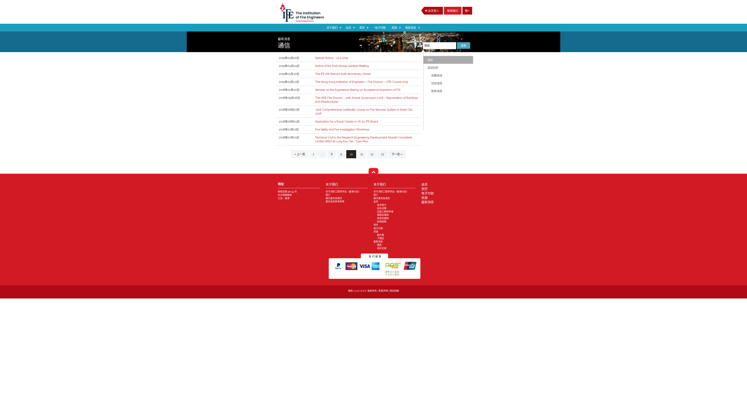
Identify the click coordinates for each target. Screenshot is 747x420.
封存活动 (436, 91)
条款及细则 (383, 218)
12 (372, 154)
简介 (328, 195)
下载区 (380, 238)
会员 (348, 27)
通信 (430, 59)
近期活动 (436, 75)
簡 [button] (466, 10)
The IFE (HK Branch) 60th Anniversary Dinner (343, 73)
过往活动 (436, 83)
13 (382, 154)
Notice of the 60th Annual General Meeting (342, 65)
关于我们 (332, 27)
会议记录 (381, 248)
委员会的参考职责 (335, 201)
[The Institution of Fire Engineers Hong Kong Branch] (303, 12)
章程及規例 (383, 215)
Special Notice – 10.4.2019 (331, 58)
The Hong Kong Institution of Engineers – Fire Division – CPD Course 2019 (361, 81)
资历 (362, 27)
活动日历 (432, 67)
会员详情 (381, 208)
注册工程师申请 (385, 211)
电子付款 (380, 27)
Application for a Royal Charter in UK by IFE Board (346, 121)
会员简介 (381, 205)
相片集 (380, 235)
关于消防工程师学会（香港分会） (343, 191)
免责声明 (383, 291)
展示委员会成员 (334, 198)
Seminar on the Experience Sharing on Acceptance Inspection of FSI (357, 89)
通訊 (379, 245)
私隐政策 (381, 221)
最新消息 (410, 27)
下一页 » (397, 154)
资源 (394, 27)
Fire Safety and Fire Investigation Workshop (342, 129)
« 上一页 (300, 154)
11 (361, 154)
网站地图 (394, 291)
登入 (433, 10)
